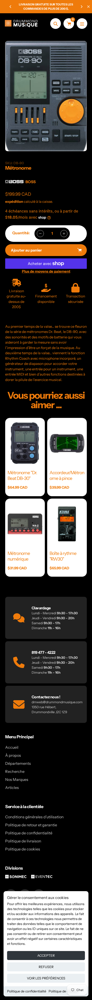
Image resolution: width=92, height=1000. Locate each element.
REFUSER (46, 967)
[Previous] (10, 6)
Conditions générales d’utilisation (34, 816)
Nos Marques (16, 779)
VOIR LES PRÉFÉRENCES (46, 978)
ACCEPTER (46, 955)
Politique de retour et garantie (31, 825)
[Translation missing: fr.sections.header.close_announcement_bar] (88, 6)
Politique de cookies (63, 991)
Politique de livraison (23, 841)
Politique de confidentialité (26, 991)
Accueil (11, 747)
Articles (12, 787)
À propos (13, 755)
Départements (18, 763)
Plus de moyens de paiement (46, 271)
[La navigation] (82, 23)
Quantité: (21, 232)
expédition (14, 201)
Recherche (15, 771)
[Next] (81, 6)
